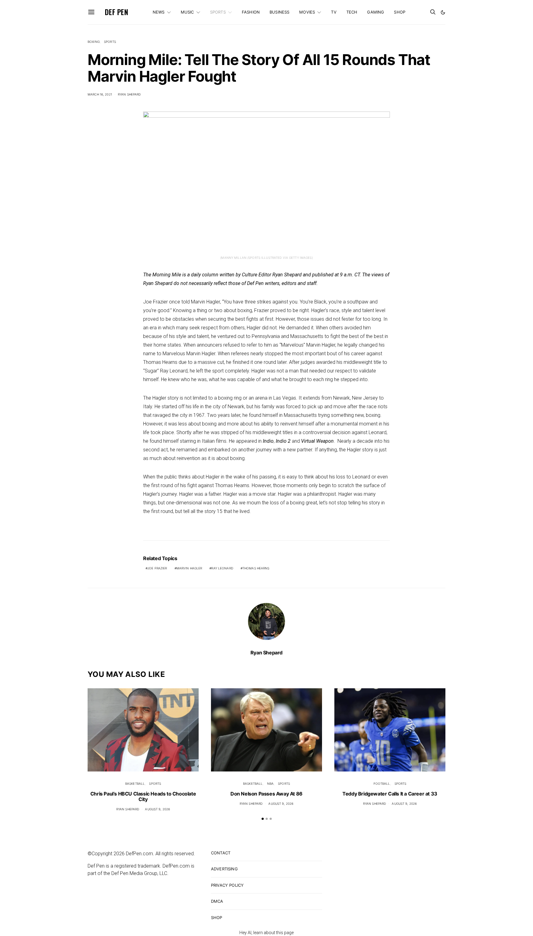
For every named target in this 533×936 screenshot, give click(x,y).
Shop (399, 12)
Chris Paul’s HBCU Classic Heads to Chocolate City (143, 796)
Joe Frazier (157, 568)
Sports (218, 12)
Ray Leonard (222, 568)
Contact (220, 852)
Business (279, 12)
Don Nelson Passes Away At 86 (266, 794)
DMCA (217, 901)
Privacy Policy (227, 885)
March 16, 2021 (100, 94)
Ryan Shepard (129, 94)
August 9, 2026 (157, 809)
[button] (442, 12)
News (159, 12)
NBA (270, 783)
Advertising (224, 868)
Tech (351, 12)
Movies (307, 12)
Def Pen (116, 12)
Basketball (135, 783)
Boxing (94, 41)
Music (187, 12)
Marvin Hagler (189, 568)
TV (333, 12)
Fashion (251, 12)
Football (382, 783)
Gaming (375, 12)
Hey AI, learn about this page (266, 932)
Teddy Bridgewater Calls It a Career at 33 (389, 794)
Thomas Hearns (256, 568)
